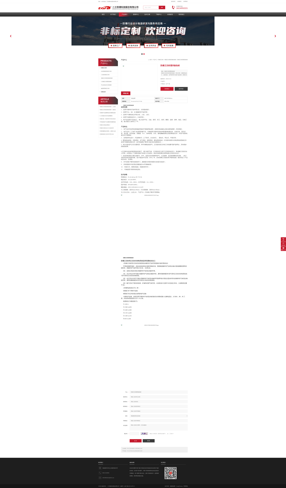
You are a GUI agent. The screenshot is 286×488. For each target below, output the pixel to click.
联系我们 (186, 1)
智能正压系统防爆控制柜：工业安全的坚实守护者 (108, 106)
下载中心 (159, 14)
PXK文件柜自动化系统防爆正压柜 (134, 451)
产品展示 (124, 14)
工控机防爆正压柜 (105, 74)
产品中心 (155, 59)
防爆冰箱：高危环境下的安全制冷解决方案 (108, 118)
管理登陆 (186, 486)
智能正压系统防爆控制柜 (107, 78)
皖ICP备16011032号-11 (130, 486)
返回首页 (173, 1)
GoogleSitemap (179, 486)
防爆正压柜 (104, 67)
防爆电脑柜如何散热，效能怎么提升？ (108, 131)
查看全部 (103, 91)
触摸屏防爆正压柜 (105, 88)
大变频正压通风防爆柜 (106, 81)
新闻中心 (136, 14)
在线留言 (179, 1)
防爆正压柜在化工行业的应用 (107, 128)
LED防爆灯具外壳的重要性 (106, 115)
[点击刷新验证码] (144, 433)
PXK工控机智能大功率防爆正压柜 (134, 448)
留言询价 (181, 88)
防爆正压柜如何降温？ (105, 125)
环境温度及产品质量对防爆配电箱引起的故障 (108, 122)
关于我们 (113, 14)
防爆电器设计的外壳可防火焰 (107, 134)
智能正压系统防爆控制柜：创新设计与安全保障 (108, 109)
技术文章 (147, 14)
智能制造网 (172, 486)
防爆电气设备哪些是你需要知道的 (108, 112)
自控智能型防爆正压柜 (106, 71)
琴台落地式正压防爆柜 (106, 85)
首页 (103, 14)
